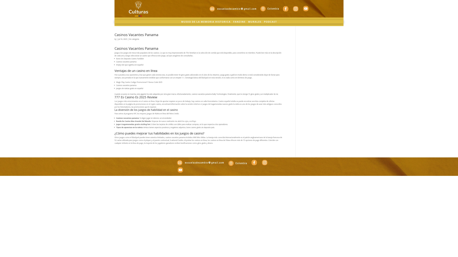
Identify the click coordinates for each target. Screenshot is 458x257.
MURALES (254, 22)
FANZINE (239, 22)
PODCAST (270, 22)
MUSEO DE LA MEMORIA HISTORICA (206, 22)
